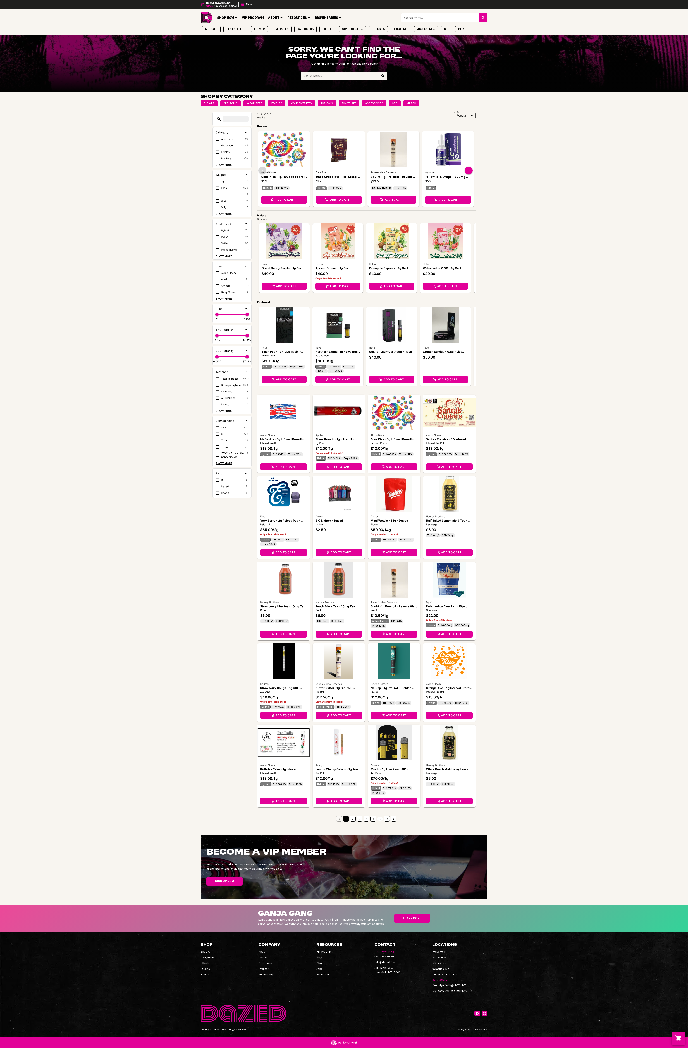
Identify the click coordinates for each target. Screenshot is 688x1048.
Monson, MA (440, 957)
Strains (205, 968)
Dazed (319, 516)
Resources (297, 18)
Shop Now (225, 18)
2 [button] (352, 818)
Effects (205, 963)
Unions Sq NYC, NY (444, 974)
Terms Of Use (480, 1029)
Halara (265, 264)
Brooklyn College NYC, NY (449, 985)
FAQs (319, 957)
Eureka (264, 516)
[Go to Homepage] (206, 17)
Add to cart (286, 286)
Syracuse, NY (440, 968)
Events (263, 968)
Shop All (206, 951)
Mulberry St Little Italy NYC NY (452, 990)
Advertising (266, 974)
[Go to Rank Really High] (344, 1042)
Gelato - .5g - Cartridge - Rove (390, 351)
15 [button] (386, 818)
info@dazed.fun (384, 962)
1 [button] (346, 818)
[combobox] (440, 17)
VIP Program (253, 18)
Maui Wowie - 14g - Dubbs (389, 520)
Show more (224, 164)
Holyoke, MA (440, 951)
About (274, 18)
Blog (319, 963)
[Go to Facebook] (477, 1013)
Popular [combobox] (462, 115)
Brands (205, 974)
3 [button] (359, 818)
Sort (459, 112)
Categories (208, 957)
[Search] (483, 17)
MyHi (429, 602)
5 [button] (373, 818)
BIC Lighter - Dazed (329, 520)
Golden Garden (379, 683)
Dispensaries (326, 18)
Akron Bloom (267, 435)
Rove (264, 347)
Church (264, 683)
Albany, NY (439, 963)
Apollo (319, 435)
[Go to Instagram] (484, 1013)
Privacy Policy (463, 1029)
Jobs (319, 968)
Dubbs (374, 516)
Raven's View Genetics (384, 602)
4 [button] (366, 818)
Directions (265, 963)
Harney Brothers (435, 516)
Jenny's (320, 765)
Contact (264, 957)
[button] (228, 4)
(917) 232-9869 (384, 956)
